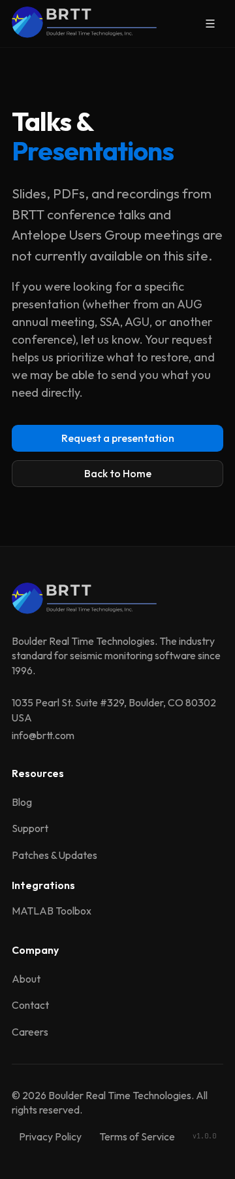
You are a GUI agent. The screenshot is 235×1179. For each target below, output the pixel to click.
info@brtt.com (43, 735)
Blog (22, 801)
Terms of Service (137, 1136)
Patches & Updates (54, 855)
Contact (30, 1004)
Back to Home (117, 473)
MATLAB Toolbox (51, 910)
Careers (30, 1031)
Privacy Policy (50, 1136)
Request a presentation (117, 437)
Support (30, 828)
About (26, 978)
